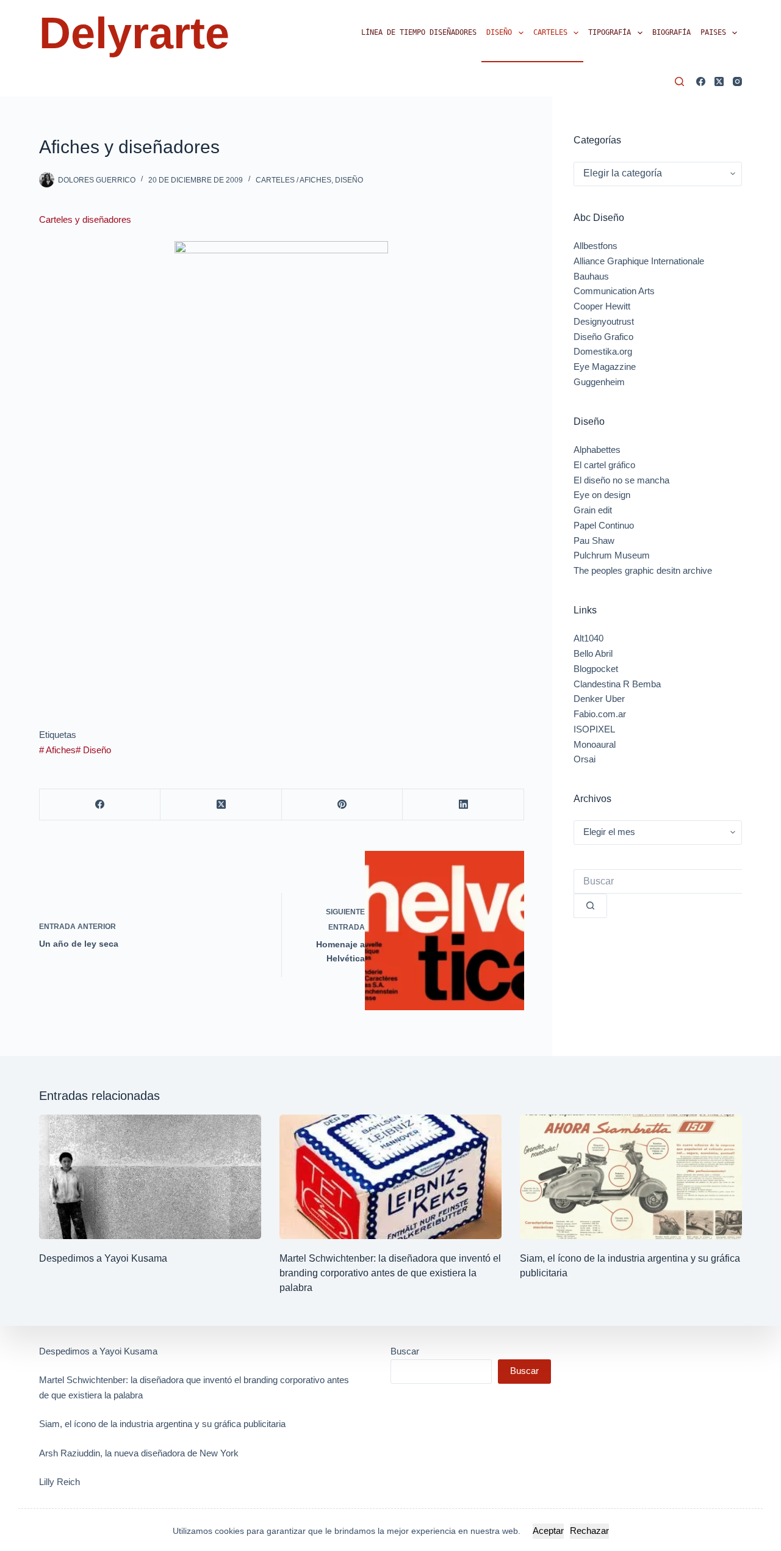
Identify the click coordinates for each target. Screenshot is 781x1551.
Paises (713, 32)
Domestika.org (603, 351)
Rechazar (589, 1530)
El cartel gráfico (604, 465)
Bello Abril (593, 653)
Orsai (585, 759)
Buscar (404, 1351)
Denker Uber (599, 698)
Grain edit (593, 510)
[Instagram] (737, 81)
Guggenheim (599, 382)
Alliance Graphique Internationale (639, 261)
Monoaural (595, 744)
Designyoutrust (604, 321)
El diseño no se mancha (621, 480)
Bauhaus (591, 276)
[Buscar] (679, 81)
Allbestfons (595, 245)
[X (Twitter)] (719, 81)
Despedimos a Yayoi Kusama (103, 1258)
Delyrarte (134, 33)
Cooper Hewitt (602, 306)
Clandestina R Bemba (617, 684)
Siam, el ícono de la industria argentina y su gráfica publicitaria (162, 1424)
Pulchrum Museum (612, 555)
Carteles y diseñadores (85, 219)
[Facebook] (700, 81)
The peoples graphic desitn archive (643, 570)
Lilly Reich (59, 1482)
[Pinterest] (342, 804)
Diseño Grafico (603, 336)
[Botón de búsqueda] (590, 906)
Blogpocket (596, 668)
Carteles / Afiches (293, 180)
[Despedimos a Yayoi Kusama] (150, 1177)
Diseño (499, 32)
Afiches (57, 750)
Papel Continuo (604, 525)
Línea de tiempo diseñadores (419, 32)
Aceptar (548, 1530)
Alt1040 (588, 638)
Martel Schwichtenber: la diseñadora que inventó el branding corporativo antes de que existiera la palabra (390, 1273)
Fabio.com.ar (600, 714)
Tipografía (609, 32)
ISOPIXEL (594, 729)
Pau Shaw (594, 540)
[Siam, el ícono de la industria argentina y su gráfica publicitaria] (631, 1177)
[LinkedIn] (463, 804)
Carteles (550, 32)
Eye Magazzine (605, 366)
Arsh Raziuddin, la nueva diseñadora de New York (139, 1453)
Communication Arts (614, 291)
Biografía (671, 32)
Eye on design (602, 495)
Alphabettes (597, 449)
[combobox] (658, 881)
